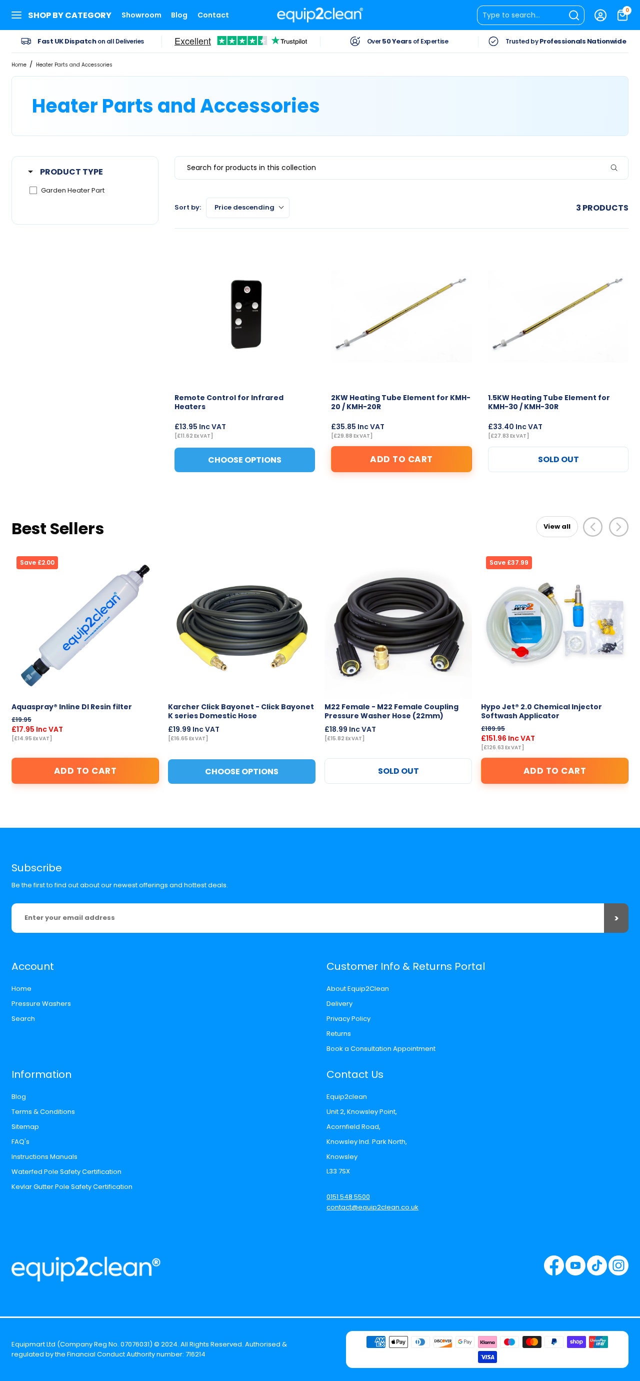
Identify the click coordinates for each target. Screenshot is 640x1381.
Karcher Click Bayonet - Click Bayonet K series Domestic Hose (241, 711)
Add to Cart (401, 459)
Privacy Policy (348, 1018)
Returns (338, 1033)
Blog (179, 15)
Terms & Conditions (43, 1111)
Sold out (398, 771)
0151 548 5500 (348, 1196)
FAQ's (21, 1141)
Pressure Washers (41, 1003)
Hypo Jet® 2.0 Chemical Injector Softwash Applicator (541, 711)
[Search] (530, 15)
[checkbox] (83, 191)
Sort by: (224, 207)
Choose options (241, 771)
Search (23, 1018)
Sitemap (25, 1126)
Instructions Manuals (45, 1156)
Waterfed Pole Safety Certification (67, 1171)
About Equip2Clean (357, 988)
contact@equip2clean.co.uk (372, 1207)
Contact (213, 15)
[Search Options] (618, 168)
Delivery (339, 1003)
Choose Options (245, 460)
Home (19, 65)
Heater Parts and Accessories (74, 65)
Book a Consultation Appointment (381, 1048)
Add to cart (85, 771)
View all (557, 526)
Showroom (142, 15)
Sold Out (558, 459)
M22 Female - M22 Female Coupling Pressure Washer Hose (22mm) (391, 711)
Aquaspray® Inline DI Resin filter (72, 706)
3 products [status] (602, 208)
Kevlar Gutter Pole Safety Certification (72, 1186)
